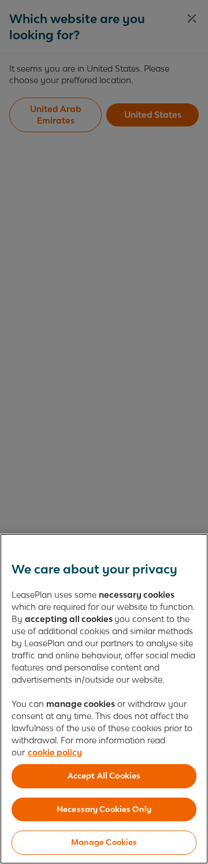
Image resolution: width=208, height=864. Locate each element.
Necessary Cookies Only (104, 809)
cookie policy (55, 752)
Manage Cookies (104, 842)
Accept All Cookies (104, 775)
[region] (104, 699)
